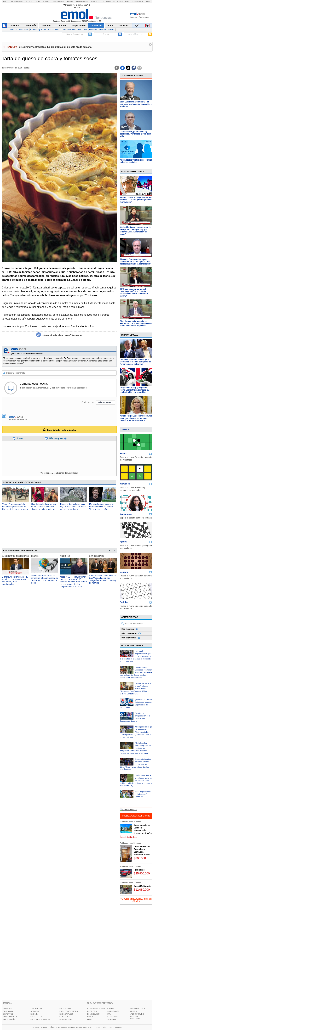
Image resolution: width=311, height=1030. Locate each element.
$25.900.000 (142, 873)
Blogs (29, 1)
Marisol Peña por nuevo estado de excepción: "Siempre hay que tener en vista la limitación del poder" (135, 230)
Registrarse (144, 17)
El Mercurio (17, 1)
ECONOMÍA (8, 1011)
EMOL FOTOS (36, 1017)
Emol (5, 1)
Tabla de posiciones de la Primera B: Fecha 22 (143, 794)
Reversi (123, 453)
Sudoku (124, 602)
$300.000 (140, 858)
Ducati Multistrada (142, 886)
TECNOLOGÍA (9, 1019)
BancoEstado (96, 556)
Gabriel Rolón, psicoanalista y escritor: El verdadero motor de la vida (135, 133)
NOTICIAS (7, 1008)
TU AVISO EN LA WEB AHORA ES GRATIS (136, 900)
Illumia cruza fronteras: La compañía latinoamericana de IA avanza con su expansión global (44, 579)
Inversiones (58, 1)
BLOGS (90, 1017)
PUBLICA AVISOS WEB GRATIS (136, 816)
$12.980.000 (142, 889)
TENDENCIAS (36, 1008)
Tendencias (96, 25)
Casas (126, 1)
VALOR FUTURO (137, 1014)
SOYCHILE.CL (113, 1019)
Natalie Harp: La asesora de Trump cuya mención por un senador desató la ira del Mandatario (136, 418)
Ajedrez (123, 541)
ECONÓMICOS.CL (137, 1008)
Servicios (124, 25)
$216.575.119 (128, 837)
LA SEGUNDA (113, 1017)
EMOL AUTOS (65, 1008)
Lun (148, 1)
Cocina (111, 29)
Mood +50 (65, 556)
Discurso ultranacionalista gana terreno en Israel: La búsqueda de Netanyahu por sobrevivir (135, 361)
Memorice (125, 484)
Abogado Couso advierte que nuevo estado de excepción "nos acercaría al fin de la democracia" (135, 261)
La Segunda (137, 1)
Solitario (124, 572)
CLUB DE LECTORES (96, 1008)
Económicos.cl (110, 1)
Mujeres (102, 29)
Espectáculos (79, 25)
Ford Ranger (139, 870)
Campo (46, 1)
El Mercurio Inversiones (15, 556)
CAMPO (110, 1008)
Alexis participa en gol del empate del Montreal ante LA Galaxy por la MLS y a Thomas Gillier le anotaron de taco (136, 732)
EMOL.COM (92, 1011)
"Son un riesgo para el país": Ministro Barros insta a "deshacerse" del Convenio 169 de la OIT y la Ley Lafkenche (135, 688)
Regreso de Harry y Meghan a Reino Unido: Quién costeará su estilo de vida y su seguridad (134, 390)
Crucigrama (126, 514)
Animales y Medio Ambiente (75, 29)
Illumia (35, 556)
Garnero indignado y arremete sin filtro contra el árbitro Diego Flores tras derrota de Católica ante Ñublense (135, 764)
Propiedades (82, 1)
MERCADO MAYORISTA (135, 1018)
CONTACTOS (65, 1017)
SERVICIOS (35, 1011)
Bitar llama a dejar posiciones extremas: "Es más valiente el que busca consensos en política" (136, 323)
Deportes (46, 25)
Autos (70, 1)
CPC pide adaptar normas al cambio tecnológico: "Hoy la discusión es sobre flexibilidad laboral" (134, 292)
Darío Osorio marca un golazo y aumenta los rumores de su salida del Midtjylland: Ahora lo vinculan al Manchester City (136, 780)
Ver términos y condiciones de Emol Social (59, 473)
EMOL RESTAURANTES (40, 1019)
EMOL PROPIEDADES (68, 1011)
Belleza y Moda (54, 29)
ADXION (133, 1011)
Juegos (125, 429)
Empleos (95, 1)
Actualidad (24, 29)
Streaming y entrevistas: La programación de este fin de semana (55, 46)
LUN (109, 1014)
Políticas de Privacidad (58, 1027)
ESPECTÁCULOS (10, 1017)
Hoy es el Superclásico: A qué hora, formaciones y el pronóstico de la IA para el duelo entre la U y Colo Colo (135, 656)
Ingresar (133, 17)
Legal (37, 1)
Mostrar (77, 7)
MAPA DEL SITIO (66, 1019)
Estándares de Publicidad (111, 1027)
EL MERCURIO (93, 1014)
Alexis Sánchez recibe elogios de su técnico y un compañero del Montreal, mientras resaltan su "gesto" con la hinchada (135, 748)
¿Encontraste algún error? (62, 335)
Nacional (15, 25)
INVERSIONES (113, 1011)
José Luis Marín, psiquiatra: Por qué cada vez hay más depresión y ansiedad (136, 104)
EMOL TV (34, 1014)
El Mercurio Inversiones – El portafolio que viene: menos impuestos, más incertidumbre (15, 580)
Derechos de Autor (40, 1027)
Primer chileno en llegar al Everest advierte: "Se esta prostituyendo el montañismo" (136, 199)
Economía (31, 25)
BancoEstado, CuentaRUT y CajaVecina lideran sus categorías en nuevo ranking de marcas (102, 579)
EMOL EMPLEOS (66, 1014)
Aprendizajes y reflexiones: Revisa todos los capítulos (136, 161)
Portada (13, 29)
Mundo (62, 25)
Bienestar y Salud (38, 29)
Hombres (93, 29)
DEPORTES (8, 1014)
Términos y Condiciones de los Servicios (84, 1027)
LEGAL (90, 1019)
